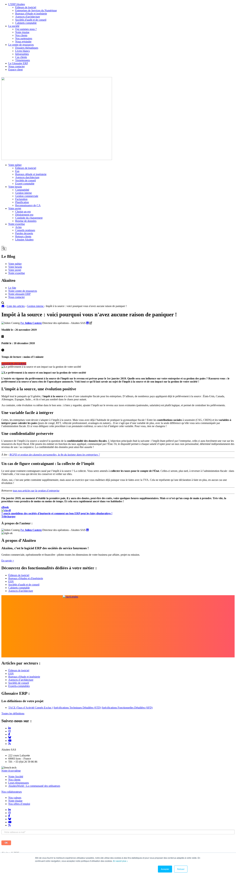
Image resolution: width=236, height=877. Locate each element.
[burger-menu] (2, 246)
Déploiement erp (24, 214)
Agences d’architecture (20, 679)
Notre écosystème (11, 770)
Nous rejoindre (23, 41)
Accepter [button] (165, 868)
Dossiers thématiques (26, 47)
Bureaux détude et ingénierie (30, 174)
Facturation (21, 199)
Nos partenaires (23, 38)
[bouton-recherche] (3, 249)
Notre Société (15, 776)
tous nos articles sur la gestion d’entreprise (36, 490)
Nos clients (21, 35)
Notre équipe (22, 32)
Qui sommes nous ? (26, 29)
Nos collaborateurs (11, 791)
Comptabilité (22, 189)
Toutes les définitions (12, 713)
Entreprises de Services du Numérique (36, 10)
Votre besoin (15, 186)
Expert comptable (24, 183)
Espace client (15, 69)
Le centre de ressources (21, 44)
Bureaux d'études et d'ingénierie (25, 578)
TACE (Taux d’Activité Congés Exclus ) (30, 707)
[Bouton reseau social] (9, 809)
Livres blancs (22, 50)
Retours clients (23, 236)
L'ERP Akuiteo (16, 4)
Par (31, 323)
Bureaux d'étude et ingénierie (31, 13)
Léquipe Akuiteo (24, 239)
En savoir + (7, 560)
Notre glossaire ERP (19, 294)
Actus (18, 227)
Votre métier (15, 164)
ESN (11, 581)
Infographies (22, 54)
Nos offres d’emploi (19, 803)
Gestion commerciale (26, 196)
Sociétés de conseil (25, 180)
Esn (17, 171)
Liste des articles (16, 306)
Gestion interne (23, 192)
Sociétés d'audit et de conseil (30, 19)
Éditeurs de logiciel (25, 7)
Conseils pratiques (25, 230)
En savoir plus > (120, 860)
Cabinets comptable (26, 22)
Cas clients (21, 57)
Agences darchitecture (27, 177)
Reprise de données (25, 220)
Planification (22, 202)
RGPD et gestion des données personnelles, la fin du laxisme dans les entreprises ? (55, 454)
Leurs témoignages (18, 782)
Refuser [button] (181, 868)
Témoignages (22, 60)
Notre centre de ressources (22, 290)
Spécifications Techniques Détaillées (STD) (77, 707)
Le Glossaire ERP (18, 63)
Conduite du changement (29, 217)
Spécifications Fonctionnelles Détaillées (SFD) (127, 707)
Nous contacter (16, 66)
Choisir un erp (23, 211)
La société (13, 26)
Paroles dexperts (24, 233)
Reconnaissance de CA (28, 205)
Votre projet (14, 208)
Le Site (12, 287)
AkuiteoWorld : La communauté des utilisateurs (34, 785)
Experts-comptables (19, 686)
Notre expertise (16, 224)
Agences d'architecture (27, 16)
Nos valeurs (14, 797)
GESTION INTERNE (13, 363)
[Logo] (56, 159)
